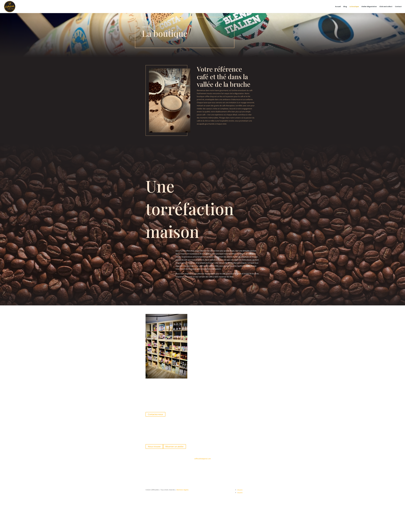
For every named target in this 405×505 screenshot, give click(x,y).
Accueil (338, 7)
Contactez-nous (155, 414)
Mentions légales (183, 490)
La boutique (354, 7)
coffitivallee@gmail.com (202, 459)
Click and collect (385, 7)
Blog (345, 7)
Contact (398, 7)
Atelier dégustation (369, 7)
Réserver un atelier (174, 446)
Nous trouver (154, 446)
